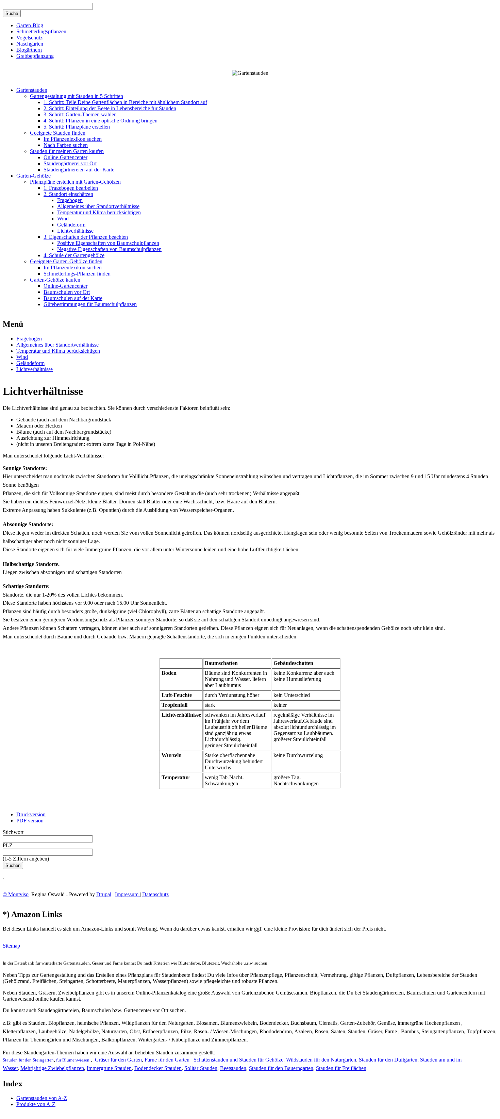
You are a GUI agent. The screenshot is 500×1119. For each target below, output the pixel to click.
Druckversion (31, 814)
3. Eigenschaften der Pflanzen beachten (86, 237)
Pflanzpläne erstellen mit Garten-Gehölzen (75, 182)
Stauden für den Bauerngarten (281, 1068)
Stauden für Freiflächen (341, 1068)
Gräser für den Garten (118, 1060)
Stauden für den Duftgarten (388, 1060)
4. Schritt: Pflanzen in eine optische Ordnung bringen (100, 120)
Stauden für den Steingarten (28, 1060)
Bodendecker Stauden (158, 1068)
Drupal (103, 894)
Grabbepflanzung (35, 56)
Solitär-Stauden (200, 1068)
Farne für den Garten (167, 1060)
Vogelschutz (29, 37)
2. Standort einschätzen (68, 194)
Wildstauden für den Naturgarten (321, 1060)
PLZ (8, 845)
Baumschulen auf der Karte (73, 298)
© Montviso (16, 894)
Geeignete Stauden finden (57, 133)
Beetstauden (233, 1068)
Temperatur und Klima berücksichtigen (99, 212)
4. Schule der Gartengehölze (74, 255)
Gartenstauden (31, 90)
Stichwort (13, 832)
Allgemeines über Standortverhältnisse (98, 206)
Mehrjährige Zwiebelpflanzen (52, 1068)
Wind (63, 218)
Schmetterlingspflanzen (41, 31)
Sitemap (11, 946)
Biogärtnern (29, 50)
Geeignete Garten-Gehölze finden (66, 261)
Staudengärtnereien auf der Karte (79, 169)
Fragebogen (70, 200)
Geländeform (71, 225)
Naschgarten (29, 44)
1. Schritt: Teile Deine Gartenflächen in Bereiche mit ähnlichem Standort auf (125, 102)
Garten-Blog (29, 25)
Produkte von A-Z (35, 1104)
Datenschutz (155, 894)
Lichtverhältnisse (75, 231)
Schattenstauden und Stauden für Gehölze (238, 1060)
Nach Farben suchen (66, 145)
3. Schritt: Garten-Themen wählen (80, 114)
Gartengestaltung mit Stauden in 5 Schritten (76, 96)
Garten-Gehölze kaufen (55, 280)
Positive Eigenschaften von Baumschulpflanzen (108, 243)
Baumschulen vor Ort (67, 292)
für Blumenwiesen (72, 1060)
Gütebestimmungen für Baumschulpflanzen (90, 304)
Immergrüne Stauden (109, 1068)
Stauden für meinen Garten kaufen (67, 151)
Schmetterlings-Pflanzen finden (77, 274)
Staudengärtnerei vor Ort (70, 163)
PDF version (30, 820)
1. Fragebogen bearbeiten (71, 188)
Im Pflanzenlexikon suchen (73, 139)
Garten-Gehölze (33, 176)
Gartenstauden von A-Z (41, 1098)
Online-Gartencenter (65, 157)
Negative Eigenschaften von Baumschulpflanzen (109, 249)
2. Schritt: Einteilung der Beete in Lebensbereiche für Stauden (110, 108)
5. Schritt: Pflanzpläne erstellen (77, 127)
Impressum (127, 894)
